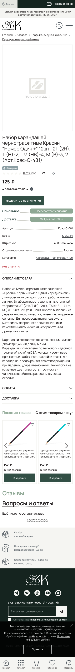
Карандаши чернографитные (54, 257)
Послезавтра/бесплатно (51, 211)
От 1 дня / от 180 (45, 219)
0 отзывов (29, 173)
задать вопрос (37, 519)
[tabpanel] (37, 516)
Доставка (10, 398)
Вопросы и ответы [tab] (27, 503)
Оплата (8, 388)
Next (67, 452)
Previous (8, 452)
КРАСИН (67, 235)
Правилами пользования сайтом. (47, 638)
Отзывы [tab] (13, 493)
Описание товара (17, 278)
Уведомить (23, 200)
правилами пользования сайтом (49, 619)
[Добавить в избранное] (32, 424)
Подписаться (61, 611)
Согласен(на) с (40, 619)
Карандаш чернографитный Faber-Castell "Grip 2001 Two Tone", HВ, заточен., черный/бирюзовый (55, 453)
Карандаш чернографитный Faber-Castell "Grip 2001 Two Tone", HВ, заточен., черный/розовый (19, 453)
